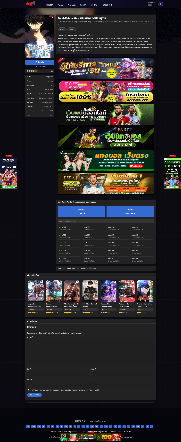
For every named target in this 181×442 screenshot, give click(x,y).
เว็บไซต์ (30, 379)
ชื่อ (29, 369)
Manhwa (50, 81)
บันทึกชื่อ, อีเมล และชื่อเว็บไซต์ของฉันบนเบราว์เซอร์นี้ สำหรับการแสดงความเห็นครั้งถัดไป (64, 390)
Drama (71, 29)
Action (62, 29)
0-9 (33, 426)
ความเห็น (31, 337)
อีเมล (93, 369)
